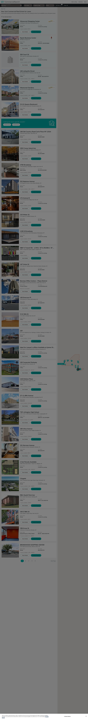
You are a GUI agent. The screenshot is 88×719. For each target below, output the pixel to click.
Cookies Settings (67, 716)
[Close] (86, 716)
